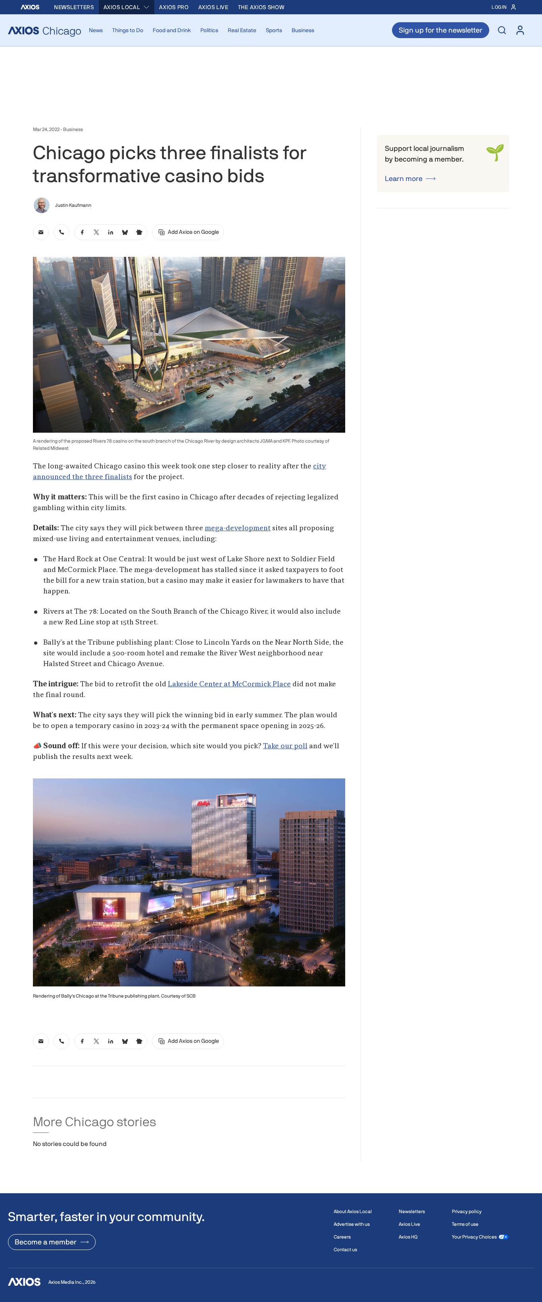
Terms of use (465, 1224)
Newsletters (74, 7)
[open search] (502, 30)
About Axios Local (353, 1211)
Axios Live (213, 7)
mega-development (238, 528)
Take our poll (285, 746)
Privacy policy (467, 1211)
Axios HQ (408, 1237)
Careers (342, 1237)
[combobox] (127, 7)
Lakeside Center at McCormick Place (229, 684)
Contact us (345, 1249)
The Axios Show (261, 7)
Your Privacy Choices (474, 1237)
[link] (41, 232)
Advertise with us (352, 1224)
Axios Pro (173, 7)
